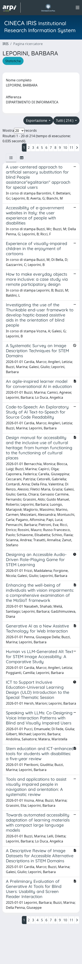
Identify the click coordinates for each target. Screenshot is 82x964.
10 (65, 147)
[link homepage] (12, 8)
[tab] (11, 157)
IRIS (6, 43)
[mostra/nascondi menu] (77, 7)
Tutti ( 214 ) (65, 120)
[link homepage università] (48, 8)
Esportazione (37, 120)
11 (71, 147)
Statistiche (13, 61)
